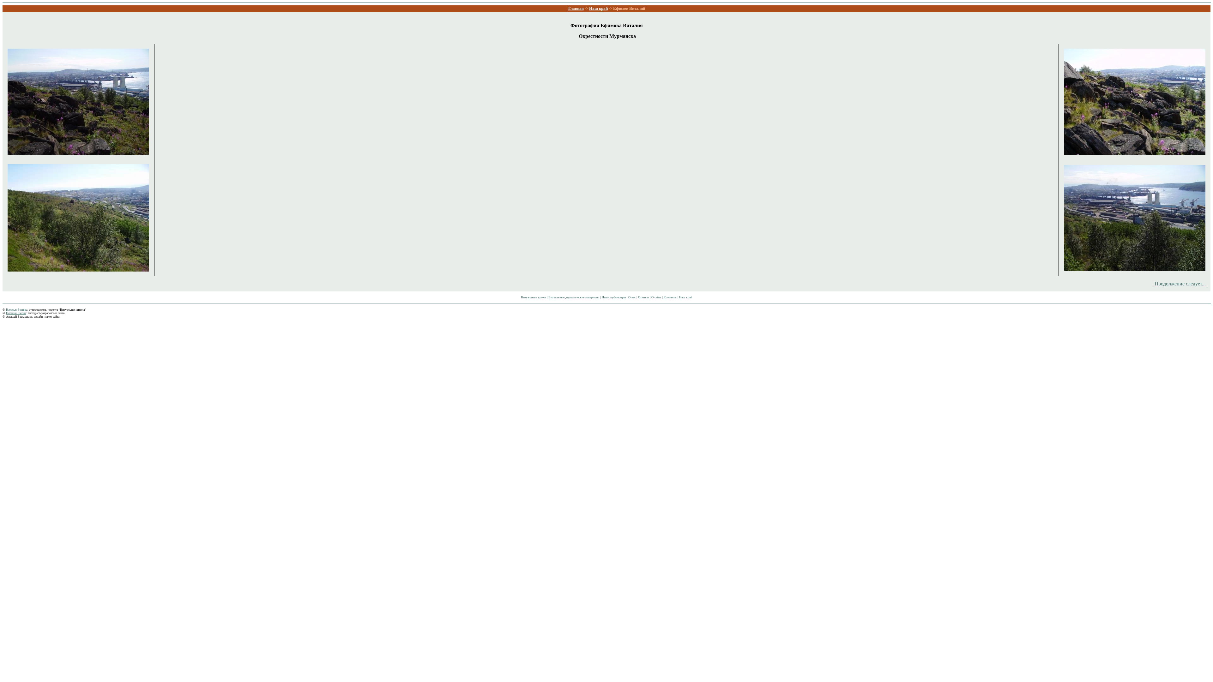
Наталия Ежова (16, 313)
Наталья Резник (16, 309)
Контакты (670, 297)
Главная (576, 8)
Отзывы (643, 297)
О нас (632, 297)
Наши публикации (614, 297)
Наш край (598, 8)
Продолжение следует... (1180, 283)
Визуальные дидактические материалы (573, 297)
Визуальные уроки (533, 297)
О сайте (656, 297)
